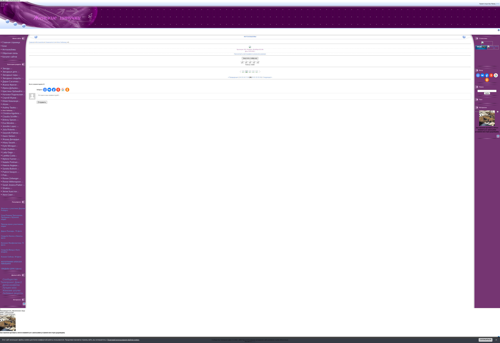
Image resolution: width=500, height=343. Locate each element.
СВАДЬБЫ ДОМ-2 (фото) (11, 269)
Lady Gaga (7, 152)
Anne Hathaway (7, 110)
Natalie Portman (9, 162)
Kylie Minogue (9, 146)
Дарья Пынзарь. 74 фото (11, 231)
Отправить (42, 102)
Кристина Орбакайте (12, 91)
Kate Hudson (8, 149)
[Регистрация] (15, 22)
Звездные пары (10, 75)
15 (242, 77)
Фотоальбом (40, 42)
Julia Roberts (8, 129)
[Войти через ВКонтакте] (49, 90)
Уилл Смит (7, 195)
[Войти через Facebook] (54, 90)
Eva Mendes (8, 123)
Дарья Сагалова (10, 81)
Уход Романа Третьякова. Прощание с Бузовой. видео (12, 217)
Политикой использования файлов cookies (123, 340)
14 (240, 77)
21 (254, 77)
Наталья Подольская (12, 94)
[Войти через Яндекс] (58, 90)
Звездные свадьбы (11, 78)
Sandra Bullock (9, 169)
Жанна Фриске (9, 85)
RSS (497, 4)
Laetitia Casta (8, 156)
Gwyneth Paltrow (10, 133)
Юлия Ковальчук (10, 101)
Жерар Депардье (10, 139)
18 (248, 77)
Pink (4, 175)
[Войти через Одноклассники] (67, 90)
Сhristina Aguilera (10, 113)
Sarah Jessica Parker (12, 185)
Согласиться (485, 339)
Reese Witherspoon (11, 182)
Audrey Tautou (9, 107)
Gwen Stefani (8, 136)
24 (260, 77)
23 (258, 77)
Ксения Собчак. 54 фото (11, 257)
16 (244, 77)
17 (246, 77)
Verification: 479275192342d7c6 (249, 171)
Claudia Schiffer (9, 116)
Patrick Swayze (9, 172)
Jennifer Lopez (9, 126)
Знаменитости (50, 42)
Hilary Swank (8, 143)
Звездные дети (9, 72)
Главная (31, 42)
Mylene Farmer (9, 159)
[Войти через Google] (63, 90)
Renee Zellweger (10, 178)
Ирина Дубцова (10, 88)
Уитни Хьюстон (9, 191)
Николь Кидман (9, 165)
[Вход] (23, 24)
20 (253, 77)
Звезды (6, 68)
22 (256, 77)
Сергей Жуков (9, 98)
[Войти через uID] (45, 90)
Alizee (5, 104)
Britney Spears (9, 120)
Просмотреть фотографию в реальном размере (250, 54)
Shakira (6, 188)
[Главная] (7, 20)
